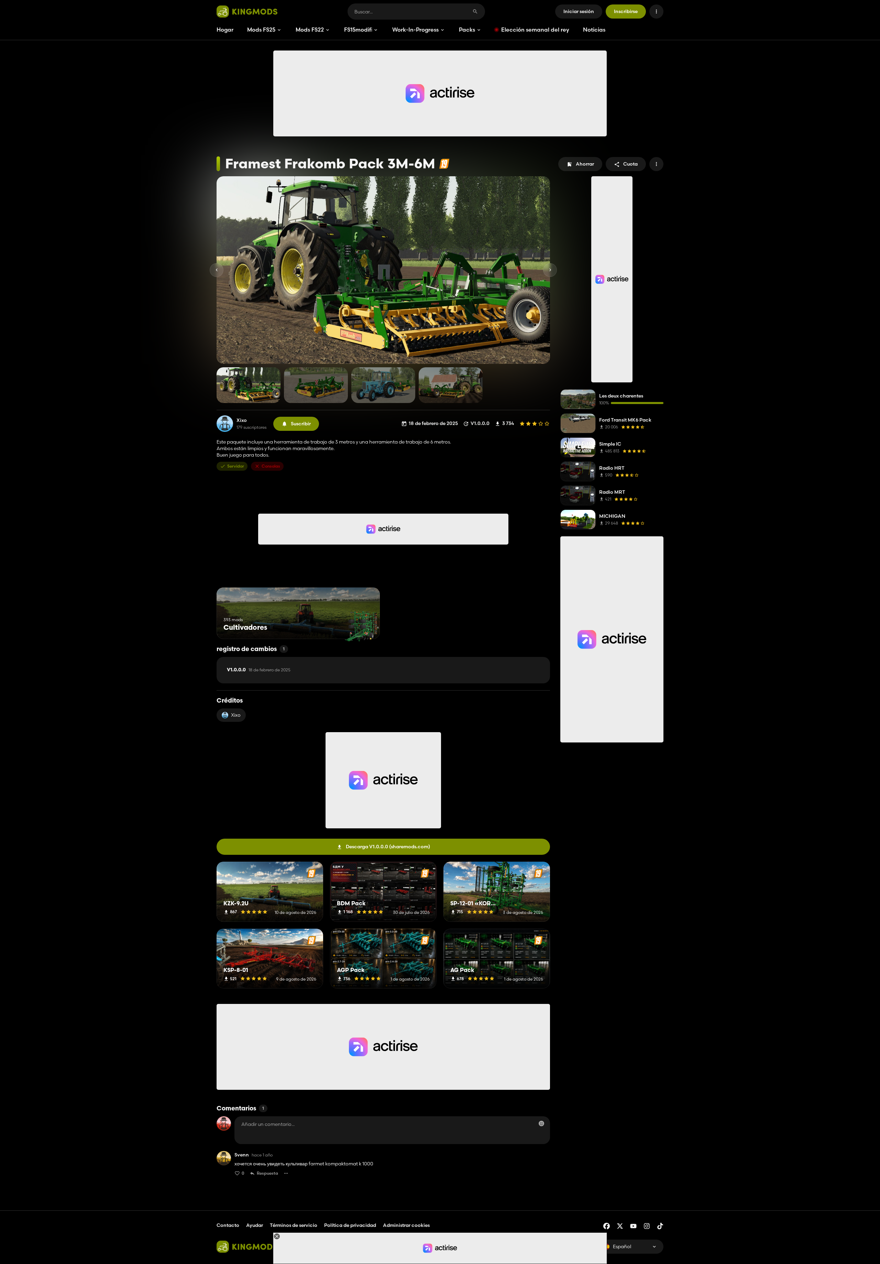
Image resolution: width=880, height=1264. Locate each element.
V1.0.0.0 (258, 670)
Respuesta (267, 1173)
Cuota (630, 164)
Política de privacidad (350, 1225)
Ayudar (254, 1225)
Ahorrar (585, 164)
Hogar (225, 29)
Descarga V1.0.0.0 (388, 846)
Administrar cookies (406, 1225)
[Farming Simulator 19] (444, 163)
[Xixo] (225, 423)
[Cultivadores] (361, 626)
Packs (467, 29)
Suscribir (301, 424)
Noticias (594, 29)
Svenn (241, 1155)
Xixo (241, 420)
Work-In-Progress (415, 29)
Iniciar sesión (578, 11)
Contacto (228, 1225)
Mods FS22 (310, 29)
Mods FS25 (261, 29)
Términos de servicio (293, 1225)
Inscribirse (626, 11)
